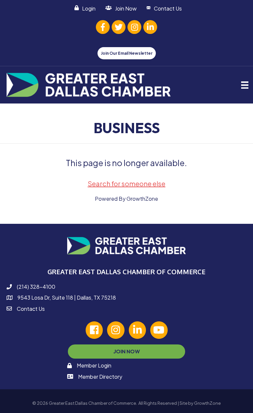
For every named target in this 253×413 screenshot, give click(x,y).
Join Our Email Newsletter (127, 53)
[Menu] (245, 84)
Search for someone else (126, 183)
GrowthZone (142, 198)
